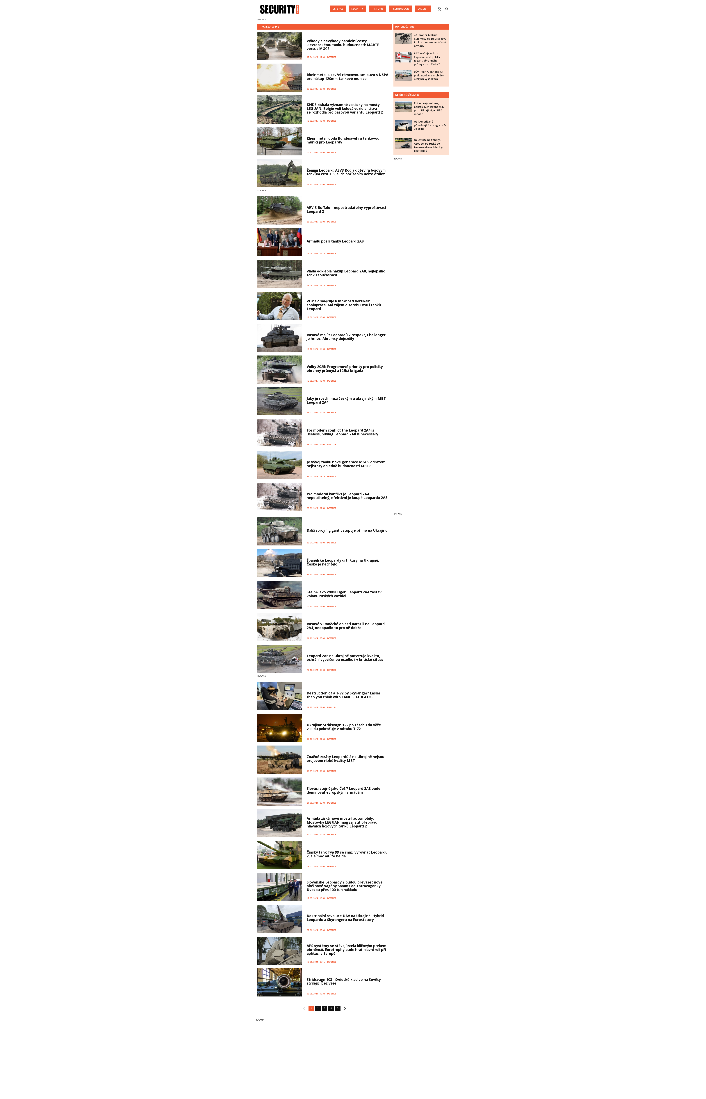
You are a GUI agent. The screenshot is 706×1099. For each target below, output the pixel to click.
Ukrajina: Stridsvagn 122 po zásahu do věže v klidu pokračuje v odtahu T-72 (344, 727)
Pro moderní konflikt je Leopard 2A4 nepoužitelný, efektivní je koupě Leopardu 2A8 (347, 496)
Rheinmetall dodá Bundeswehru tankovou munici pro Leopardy (343, 140)
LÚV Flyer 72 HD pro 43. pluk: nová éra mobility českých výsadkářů (429, 75)
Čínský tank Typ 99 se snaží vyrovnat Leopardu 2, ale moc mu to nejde (347, 854)
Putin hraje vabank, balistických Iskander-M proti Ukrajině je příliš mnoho (429, 108)
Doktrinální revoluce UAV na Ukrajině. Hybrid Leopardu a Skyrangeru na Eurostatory (345, 917)
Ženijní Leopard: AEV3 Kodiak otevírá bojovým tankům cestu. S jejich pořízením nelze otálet (346, 172)
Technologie (400, 8)
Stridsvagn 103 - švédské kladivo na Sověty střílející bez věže (344, 981)
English (423, 8)
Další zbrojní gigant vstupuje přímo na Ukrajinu (347, 530)
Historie (377, 8)
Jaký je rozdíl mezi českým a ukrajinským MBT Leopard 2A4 (346, 400)
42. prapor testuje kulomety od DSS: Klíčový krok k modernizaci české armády (430, 40)
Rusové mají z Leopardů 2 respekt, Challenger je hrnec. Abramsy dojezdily (346, 337)
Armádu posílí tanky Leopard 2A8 (335, 241)
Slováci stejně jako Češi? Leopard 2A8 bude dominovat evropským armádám (343, 790)
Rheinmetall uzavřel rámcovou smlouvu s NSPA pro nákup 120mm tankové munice (347, 76)
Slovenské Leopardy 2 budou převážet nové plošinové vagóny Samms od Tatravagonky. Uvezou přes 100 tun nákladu (345, 886)
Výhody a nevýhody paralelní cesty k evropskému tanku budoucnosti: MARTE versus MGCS (343, 45)
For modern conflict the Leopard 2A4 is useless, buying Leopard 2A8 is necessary (342, 432)
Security (357, 8)
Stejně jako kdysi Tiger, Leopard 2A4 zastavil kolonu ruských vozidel (345, 594)
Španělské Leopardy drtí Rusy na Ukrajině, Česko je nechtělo (343, 562)
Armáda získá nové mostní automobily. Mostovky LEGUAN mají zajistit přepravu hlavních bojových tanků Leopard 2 (342, 822)
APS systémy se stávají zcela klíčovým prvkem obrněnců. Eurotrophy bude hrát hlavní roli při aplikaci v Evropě (346, 949)
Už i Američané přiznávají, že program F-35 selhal (430, 125)
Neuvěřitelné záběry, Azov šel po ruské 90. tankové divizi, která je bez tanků (428, 145)
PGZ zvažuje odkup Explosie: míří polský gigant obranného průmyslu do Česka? (427, 59)
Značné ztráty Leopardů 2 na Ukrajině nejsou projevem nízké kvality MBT (345, 758)
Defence (338, 8)
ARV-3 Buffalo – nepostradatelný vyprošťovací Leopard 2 (346, 209)
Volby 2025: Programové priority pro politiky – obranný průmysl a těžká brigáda (346, 368)
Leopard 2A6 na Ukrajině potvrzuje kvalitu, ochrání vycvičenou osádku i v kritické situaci (345, 657)
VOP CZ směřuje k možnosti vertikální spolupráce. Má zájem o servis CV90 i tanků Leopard (344, 305)
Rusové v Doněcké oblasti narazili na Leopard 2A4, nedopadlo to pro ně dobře (346, 626)
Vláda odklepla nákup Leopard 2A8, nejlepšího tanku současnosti (346, 273)
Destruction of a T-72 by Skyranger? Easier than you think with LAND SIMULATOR (343, 695)
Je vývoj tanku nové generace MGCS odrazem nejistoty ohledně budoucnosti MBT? (346, 464)
